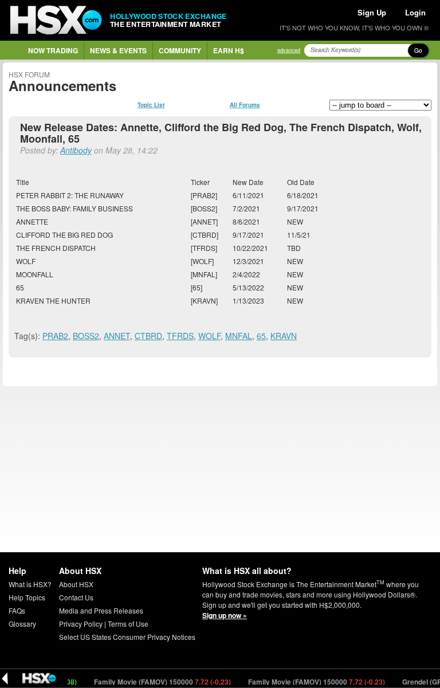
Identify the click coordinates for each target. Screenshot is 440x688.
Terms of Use (128, 623)
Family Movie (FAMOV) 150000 (157, 682)
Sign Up (372, 12)
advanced (288, 50)
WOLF (209, 335)
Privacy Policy (81, 623)
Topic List (151, 105)
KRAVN (283, 335)
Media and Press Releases (101, 610)
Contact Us (76, 597)
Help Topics (27, 597)
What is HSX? (30, 584)
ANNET (117, 335)
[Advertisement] (220, 469)
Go (418, 50)
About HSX (76, 584)
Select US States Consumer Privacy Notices (127, 637)
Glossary (22, 623)
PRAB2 (55, 335)
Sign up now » (224, 615)
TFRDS (180, 335)
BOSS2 (86, 335)
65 (261, 335)
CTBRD (148, 335)
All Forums (245, 105)
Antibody (76, 150)
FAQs (17, 610)
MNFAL (238, 335)
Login (415, 12)
